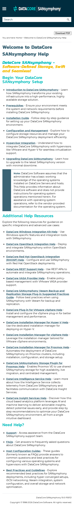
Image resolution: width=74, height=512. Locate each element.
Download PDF (62, 33)
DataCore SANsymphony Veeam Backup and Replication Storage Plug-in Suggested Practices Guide (37, 294)
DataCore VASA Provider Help (25, 278)
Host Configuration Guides (23, 451)
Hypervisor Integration (20, 143)
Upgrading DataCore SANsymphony (29, 158)
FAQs (9, 441)
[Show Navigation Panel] (4, 8)
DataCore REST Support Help (25, 269)
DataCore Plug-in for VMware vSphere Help (34, 309)
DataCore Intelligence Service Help (28, 378)
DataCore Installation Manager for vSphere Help (37, 334)
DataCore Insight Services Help (26, 398)
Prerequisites (14, 105)
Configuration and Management (27, 130)
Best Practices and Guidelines (25, 470)
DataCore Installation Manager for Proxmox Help (37, 347)
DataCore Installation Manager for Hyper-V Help (37, 322)
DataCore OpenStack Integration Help (30, 244)
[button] (68, 19)
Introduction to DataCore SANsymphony (32, 89)
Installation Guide (17, 118)
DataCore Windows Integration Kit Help (31, 231)
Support (11, 432)
